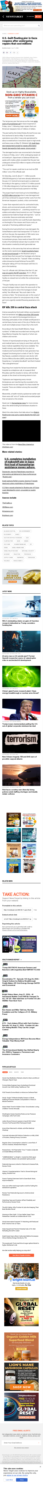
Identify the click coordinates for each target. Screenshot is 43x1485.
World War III (15, 63)
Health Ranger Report (10, 960)
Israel (15, 60)
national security (6, 61)
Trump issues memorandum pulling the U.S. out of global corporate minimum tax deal (20, 725)
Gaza (22, 59)
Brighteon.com (7, 515)
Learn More (9, 1480)
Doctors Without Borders (13, 538)
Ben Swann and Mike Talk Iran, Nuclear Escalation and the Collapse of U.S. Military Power (19, 1012)
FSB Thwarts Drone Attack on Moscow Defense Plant (19, 1092)
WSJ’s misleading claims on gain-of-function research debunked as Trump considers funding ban (20, 623)
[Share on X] (14, 52)
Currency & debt (13, 33)
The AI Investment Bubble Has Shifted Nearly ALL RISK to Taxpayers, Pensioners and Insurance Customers (20, 1052)
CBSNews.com (7, 507)
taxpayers (37, 61)
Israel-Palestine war (33, 60)
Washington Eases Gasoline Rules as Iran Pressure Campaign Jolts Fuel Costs (19, 1115)
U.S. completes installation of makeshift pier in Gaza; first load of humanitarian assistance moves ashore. (20, 463)
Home (4, 33)
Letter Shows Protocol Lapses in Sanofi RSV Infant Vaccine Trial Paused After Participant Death (19, 1122)
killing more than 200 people (29, 315)
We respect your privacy (21, 1447)
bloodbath (26, 57)
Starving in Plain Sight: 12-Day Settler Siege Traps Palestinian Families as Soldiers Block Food (18, 1215)
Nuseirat (13, 61)
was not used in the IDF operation (14, 273)
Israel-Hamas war (22, 60)
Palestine (19, 61)
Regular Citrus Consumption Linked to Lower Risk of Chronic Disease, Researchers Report (19, 1143)
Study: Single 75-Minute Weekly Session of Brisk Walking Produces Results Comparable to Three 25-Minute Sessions (19, 1099)
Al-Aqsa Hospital (10, 57)
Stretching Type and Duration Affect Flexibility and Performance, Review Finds (18, 1201)
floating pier (17, 59)
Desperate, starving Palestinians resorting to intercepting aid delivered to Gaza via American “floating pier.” (19, 474)
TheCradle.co (7, 503)
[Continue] (38, 1442)
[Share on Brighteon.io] (7, 52)
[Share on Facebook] (11, 52)
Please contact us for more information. (15, 930)
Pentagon (24, 61)
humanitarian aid (7, 60)
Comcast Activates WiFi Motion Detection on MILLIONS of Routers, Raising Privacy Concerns (20, 1136)
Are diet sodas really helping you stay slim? (16, 1250)
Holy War (30, 59)
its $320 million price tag (11, 195)
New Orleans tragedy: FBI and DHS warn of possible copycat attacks (19, 758)
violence (10, 63)
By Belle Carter (6, 48)
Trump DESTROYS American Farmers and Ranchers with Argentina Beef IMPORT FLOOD (21, 969)
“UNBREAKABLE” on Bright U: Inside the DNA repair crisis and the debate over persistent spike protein (19, 1158)
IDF (13, 60)
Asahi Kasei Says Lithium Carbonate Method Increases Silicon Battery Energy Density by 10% (20, 1237)
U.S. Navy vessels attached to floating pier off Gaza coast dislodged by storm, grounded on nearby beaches (20, 490)
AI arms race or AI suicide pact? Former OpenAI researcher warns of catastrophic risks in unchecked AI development (19, 658)
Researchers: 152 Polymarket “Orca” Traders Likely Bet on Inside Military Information (20, 1151)
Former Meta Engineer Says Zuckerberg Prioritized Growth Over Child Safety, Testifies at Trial (18, 1086)
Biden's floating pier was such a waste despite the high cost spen (20, 414)
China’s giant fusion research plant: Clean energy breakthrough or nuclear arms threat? (20, 692)
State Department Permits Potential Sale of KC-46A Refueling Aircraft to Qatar (19, 1230)
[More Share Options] (17, 52)
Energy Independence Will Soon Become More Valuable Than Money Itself (21, 1040)
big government (19, 57)
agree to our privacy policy (17, 1475)
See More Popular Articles (21, 1255)
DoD (12, 59)
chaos (31, 57)
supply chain (30, 61)
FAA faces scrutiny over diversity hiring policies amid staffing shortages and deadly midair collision (19, 792)
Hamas (26, 59)
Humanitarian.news (19, 403)
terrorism (4, 63)
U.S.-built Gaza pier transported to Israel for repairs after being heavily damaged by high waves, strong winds (20, 145)
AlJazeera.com (7, 511)
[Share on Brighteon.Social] (4, 52)
